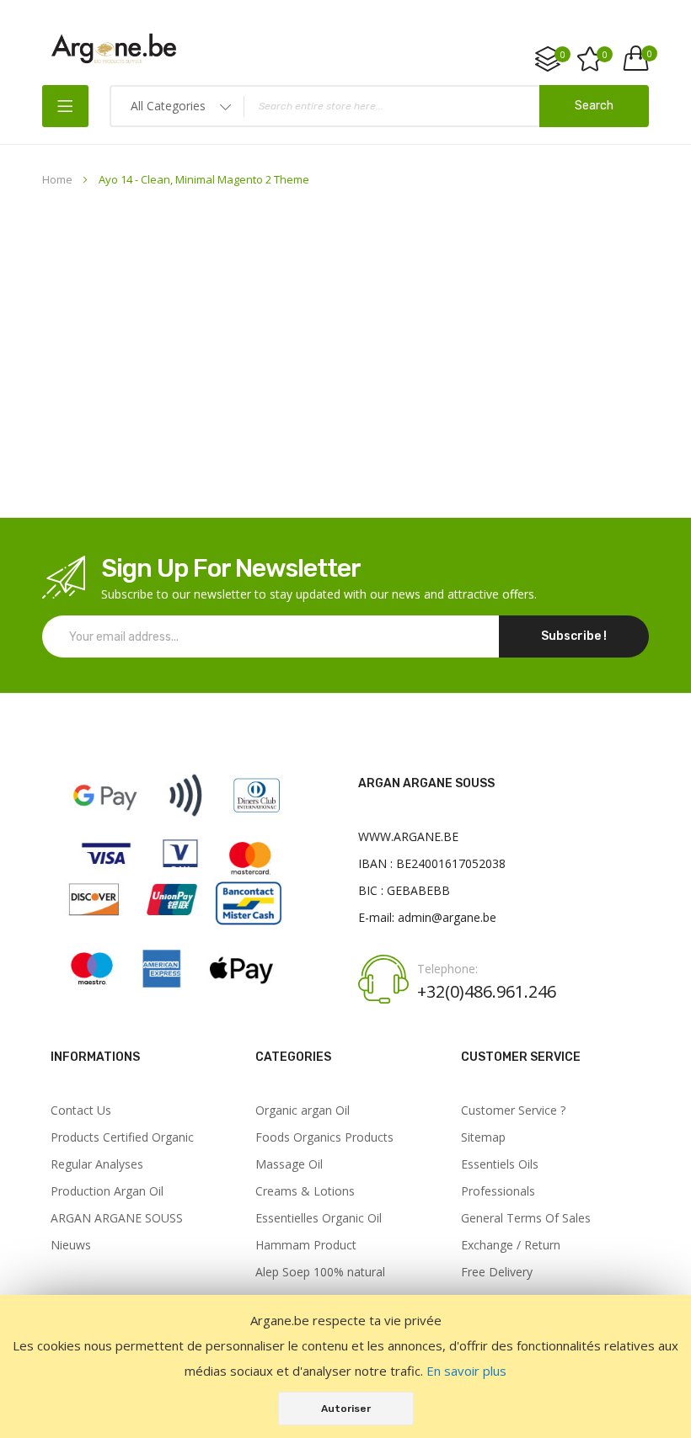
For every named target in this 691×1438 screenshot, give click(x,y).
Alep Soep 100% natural (320, 1272)
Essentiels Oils (499, 1164)
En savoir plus (466, 1370)
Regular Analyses (97, 1164)
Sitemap (483, 1137)
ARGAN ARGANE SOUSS (117, 1218)
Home (58, 179)
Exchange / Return (510, 1245)
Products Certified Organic (122, 1137)
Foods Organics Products (324, 1137)
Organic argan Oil (302, 1110)
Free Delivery (497, 1272)
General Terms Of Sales (526, 1218)
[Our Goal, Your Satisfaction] (113, 48)
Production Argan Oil (107, 1191)
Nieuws (71, 1245)
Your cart (648, 54)
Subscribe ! (574, 636)
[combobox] (379, 106)
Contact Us (81, 1110)
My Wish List (605, 55)
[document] (345, 1366)
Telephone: (447, 969)
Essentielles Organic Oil (318, 1218)
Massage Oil (289, 1164)
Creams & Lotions (305, 1191)
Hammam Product (305, 1245)
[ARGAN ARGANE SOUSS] (175, 995)
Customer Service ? (513, 1110)
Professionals (498, 1191)
